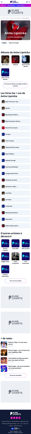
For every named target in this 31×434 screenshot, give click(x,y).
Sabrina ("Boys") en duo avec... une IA (18, 343)
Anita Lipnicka (15, 33)
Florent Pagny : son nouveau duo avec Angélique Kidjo (19, 351)
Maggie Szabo (5, 261)
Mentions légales (15, 421)
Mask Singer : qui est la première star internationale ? (19, 367)
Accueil (2, 18)
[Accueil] (14, 2)
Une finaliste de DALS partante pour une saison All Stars (18, 359)
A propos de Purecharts (6, 421)
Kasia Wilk (15, 248)
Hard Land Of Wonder (26, 65)
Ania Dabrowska (25, 262)
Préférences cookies (18, 425)
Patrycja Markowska (5, 275)
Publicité (11, 425)
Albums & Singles (14, 43)
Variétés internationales (15, 37)
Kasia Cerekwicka (15, 262)
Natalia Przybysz (5, 249)
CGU (18, 423)
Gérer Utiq (26, 423)
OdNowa (15, 64)
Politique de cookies (24, 421)
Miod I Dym (5, 64)
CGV (21, 423)
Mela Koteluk (26, 248)
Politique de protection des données (9, 423)
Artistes (7, 18)
